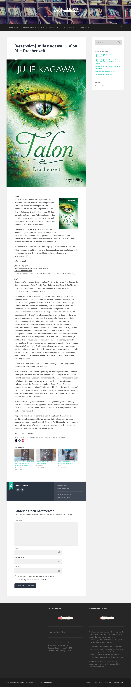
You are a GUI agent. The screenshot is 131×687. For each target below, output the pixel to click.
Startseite (13, 27)
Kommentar (18, 520)
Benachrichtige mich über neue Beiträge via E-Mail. (32, 580)
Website (17, 566)
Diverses (52, 27)
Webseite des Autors (22, 490)
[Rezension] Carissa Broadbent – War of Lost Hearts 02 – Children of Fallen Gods (108, 62)
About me (84, 27)
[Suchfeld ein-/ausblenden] (121, 27)
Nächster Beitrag (64, 497)
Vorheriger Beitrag (65, 494)
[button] (16, 440)
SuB (42, 27)
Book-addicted (65, 10)
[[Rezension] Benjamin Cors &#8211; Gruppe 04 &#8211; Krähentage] (68, 455)
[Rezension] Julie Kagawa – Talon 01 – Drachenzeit (45, 48)
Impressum (68, 27)
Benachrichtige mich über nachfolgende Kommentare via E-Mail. (36, 576)
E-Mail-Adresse (19, 557)
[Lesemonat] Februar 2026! (104, 75)
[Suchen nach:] (108, 42)
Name (16, 548)
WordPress (48, 682)
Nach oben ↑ (119, 682)
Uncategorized (64, 488)
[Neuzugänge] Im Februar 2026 (106, 72)
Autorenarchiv (18, 490)
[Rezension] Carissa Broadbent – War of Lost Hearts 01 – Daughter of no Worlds (24, 463)
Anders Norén (108, 682)
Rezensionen (28, 27)
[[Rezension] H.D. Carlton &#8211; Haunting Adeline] (46, 455)
